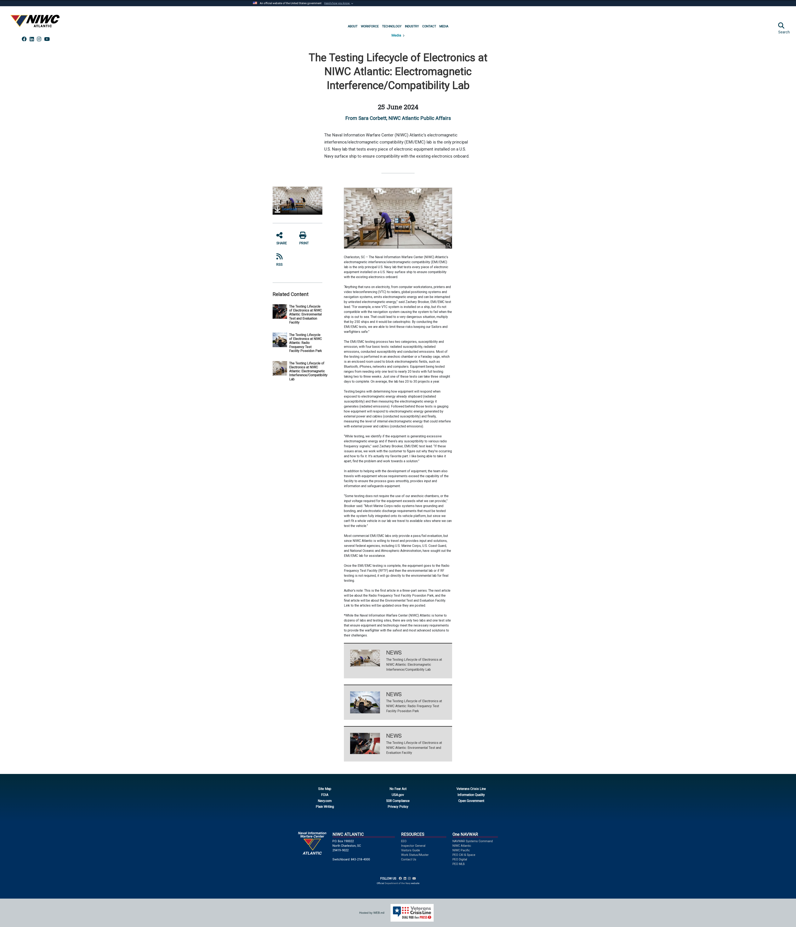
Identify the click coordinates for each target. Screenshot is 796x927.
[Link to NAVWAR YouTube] (414, 878)
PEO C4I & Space (464, 855)
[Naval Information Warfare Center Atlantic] (36, 22)
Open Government (471, 801)
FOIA (324, 795)
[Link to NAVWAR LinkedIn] (405, 878)
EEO (403, 841)
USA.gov (398, 795)
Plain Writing (325, 807)
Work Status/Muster (415, 855)
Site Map (324, 789)
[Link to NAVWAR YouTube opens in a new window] (47, 39)
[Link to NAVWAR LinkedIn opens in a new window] (32, 39)
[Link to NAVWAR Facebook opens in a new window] (24, 39)
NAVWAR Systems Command (473, 841)
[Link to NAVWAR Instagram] (409, 878)
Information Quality (471, 795)
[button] (339, 3)
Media (397, 35)
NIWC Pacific (461, 850)
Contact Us (408, 859)
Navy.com (325, 801)
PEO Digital (460, 859)
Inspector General (413, 846)
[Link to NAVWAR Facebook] (400, 878)
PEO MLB (459, 864)
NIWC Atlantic (462, 846)
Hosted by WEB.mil (371, 912)
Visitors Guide (410, 850)
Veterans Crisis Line (471, 789)
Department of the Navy (397, 883)
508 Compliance (398, 801)
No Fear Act (398, 789)
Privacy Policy (398, 807)
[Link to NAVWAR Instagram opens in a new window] (39, 39)
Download (289, 209)
